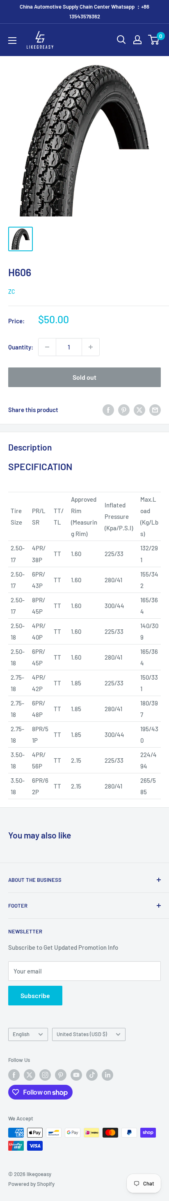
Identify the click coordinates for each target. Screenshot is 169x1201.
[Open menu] (12, 40)
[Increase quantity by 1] (90, 347)
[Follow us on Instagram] (45, 1075)
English (21, 1034)
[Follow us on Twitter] (29, 1075)
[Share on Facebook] (108, 409)
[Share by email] (155, 409)
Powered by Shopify (31, 1184)
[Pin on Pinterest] (124, 409)
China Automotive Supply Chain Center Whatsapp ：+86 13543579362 (84, 11)
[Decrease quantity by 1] (47, 347)
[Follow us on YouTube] (76, 1075)
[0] (154, 40)
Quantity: (20, 347)
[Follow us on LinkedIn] (107, 1075)
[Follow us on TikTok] (92, 1075)
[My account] (137, 39)
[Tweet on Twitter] (139, 409)
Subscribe (35, 995)
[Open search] (121, 39)
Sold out (84, 377)
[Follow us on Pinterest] (60, 1075)
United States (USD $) (82, 1034)
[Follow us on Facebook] (14, 1075)
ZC (11, 291)
